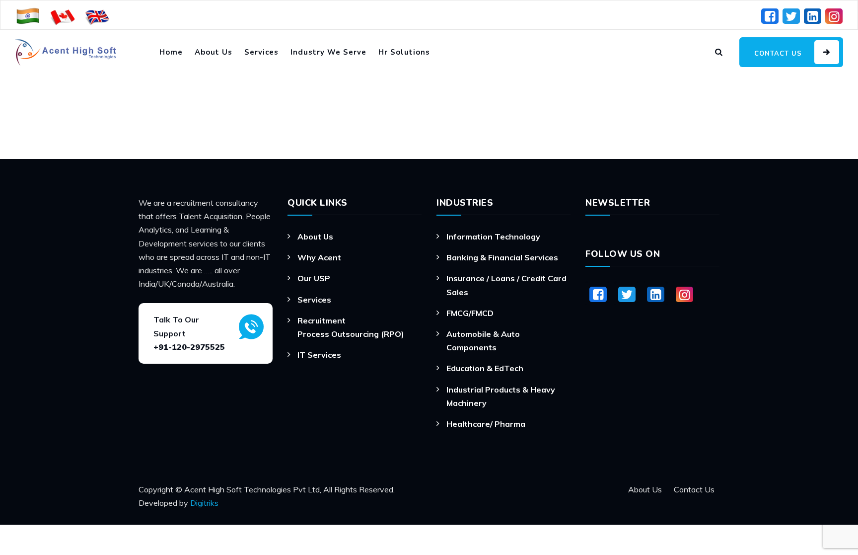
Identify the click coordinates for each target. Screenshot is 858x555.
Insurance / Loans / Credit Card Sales (506, 285)
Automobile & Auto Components (483, 340)
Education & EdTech (484, 368)
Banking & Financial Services (502, 257)
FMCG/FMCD (470, 313)
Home (171, 52)
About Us (213, 52)
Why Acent (319, 257)
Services (261, 52)
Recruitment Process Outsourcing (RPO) (350, 327)
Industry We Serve (328, 52)
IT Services (319, 355)
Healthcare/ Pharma (485, 424)
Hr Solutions (404, 52)
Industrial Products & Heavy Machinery (500, 396)
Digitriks (204, 503)
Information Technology (493, 236)
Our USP (313, 278)
